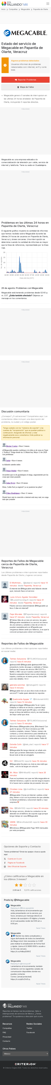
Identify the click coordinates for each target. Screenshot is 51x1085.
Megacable (25, 9)
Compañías (13, 9)
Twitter (29, 1028)
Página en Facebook (16, 863)
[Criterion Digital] (25, 1064)
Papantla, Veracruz (32, 585)
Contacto (6, 1041)
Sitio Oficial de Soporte (17, 866)
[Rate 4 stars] (30, 885)
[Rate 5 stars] (34, 885)
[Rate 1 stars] (17, 885)
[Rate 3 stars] (25, 885)
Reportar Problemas (27, 80)
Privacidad (7, 1037)
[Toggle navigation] (48, 3)
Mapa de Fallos (27, 87)
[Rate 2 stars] (21, 885)
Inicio (3, 9)
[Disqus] (25, 471)
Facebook (30, 1032)
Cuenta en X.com (15, 859)
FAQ (4, 1032)
